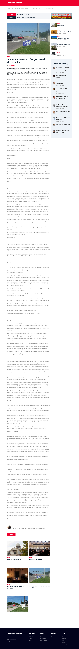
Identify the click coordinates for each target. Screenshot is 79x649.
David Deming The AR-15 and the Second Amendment (63, 125)
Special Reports (34, 8)
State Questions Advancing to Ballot (24, 14)
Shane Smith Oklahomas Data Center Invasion (63, 82)
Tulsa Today (42, 636)
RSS (30, 640)
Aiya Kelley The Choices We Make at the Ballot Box (62, 131)
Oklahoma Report (43, 640)
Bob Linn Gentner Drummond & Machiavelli (63, 112)
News (8, 557)
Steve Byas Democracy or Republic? (62, 76)
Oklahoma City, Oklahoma (12, 639)
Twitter (30, 638)
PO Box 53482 (10, 637)
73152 (8, 641)
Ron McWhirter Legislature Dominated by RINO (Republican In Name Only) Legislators (63, 69)
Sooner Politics (43, 638)
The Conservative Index (48, 8)
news (8, 56)
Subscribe (40, 8)
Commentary (17, 8)
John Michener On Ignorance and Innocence (63, 118)
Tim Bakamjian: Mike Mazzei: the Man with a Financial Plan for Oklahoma (31, 17)
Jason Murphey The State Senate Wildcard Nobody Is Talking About (62, 98)
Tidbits (22, 8)
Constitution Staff (12, 65)
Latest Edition (10, 8)
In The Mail (27, 8)
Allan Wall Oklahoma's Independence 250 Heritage (62, 105)
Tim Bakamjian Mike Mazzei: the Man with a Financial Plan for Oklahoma (63, 90)
